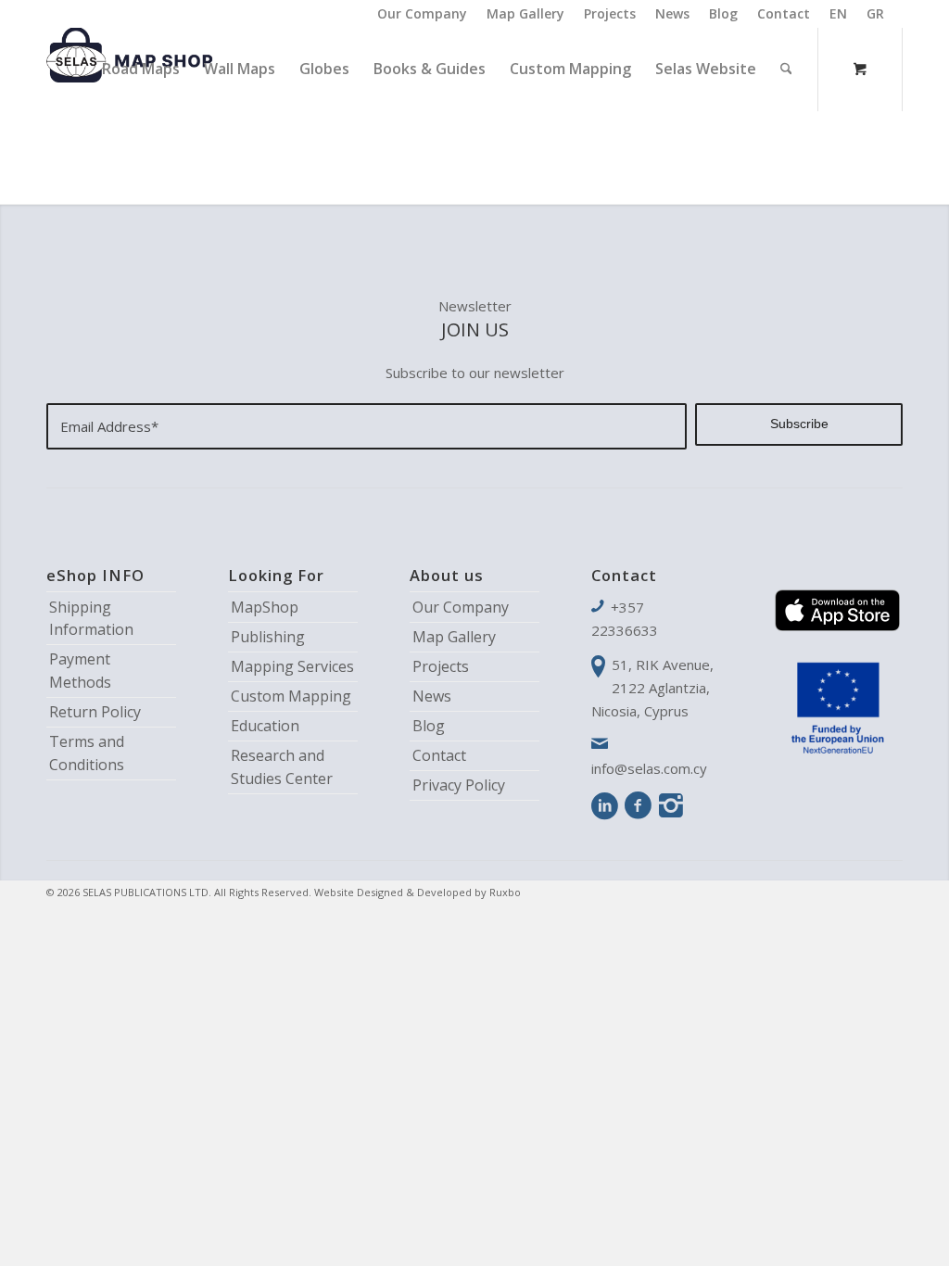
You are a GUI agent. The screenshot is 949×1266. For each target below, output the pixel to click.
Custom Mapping (291, 696)
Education (265, 725)
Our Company (422, 13)
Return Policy (95, 712)
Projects (610, 13)
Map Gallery (525, 13)
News (672, 13)
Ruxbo (505, 892)
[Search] (786, 68)
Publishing (268, 637)
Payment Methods (80, 670)
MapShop (264, 607)
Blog (723, 13)
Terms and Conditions (86, 753)
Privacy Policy (458, 785)
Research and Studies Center (282, 767)
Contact (783, 13)
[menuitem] (422, 14)
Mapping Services (292, 666)
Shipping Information (91, 618)
